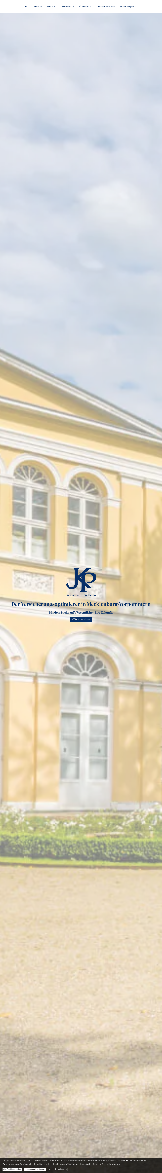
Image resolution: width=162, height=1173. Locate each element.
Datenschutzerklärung (112, 1164)
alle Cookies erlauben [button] (12, 1169)
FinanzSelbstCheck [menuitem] (106, 6)
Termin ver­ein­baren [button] (82, 619)
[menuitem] (27, 6)
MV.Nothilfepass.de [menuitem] (128, 6)
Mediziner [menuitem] (86, 6)
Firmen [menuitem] (50, 6)
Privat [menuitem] (36, 6)
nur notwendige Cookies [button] (35, 1169)
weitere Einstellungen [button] (58, 1169)
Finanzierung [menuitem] (66, 6)
